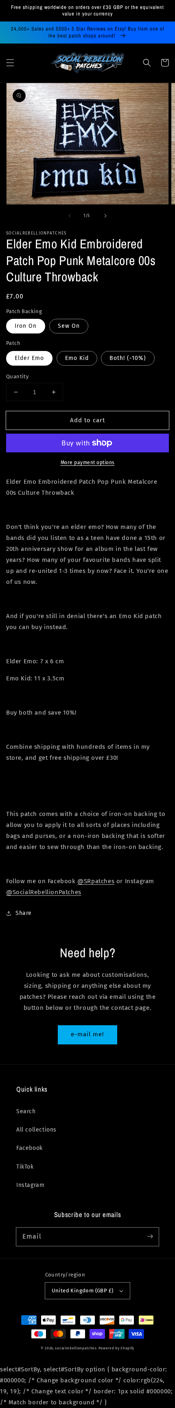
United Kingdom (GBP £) (83, 1290)
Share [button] (23, 913)
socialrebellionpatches (75, 1348)
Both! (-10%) (127, 358)
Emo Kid (77, 358)
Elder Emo (29, 358)
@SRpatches (95, 881)
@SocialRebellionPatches (43, 892)
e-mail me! (87, 1034)
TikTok (25, 1166)
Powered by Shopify (116, 1348)
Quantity (17, 376)
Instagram (30, 1185)
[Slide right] (105, 216)
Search (26, 1111)
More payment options (88, 462)
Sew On (69, 325)
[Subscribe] (150, 1237)
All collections (36, 1129)
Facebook (29, 1148)
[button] (10, 63)
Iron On (26, 325)
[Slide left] (70, 216)
